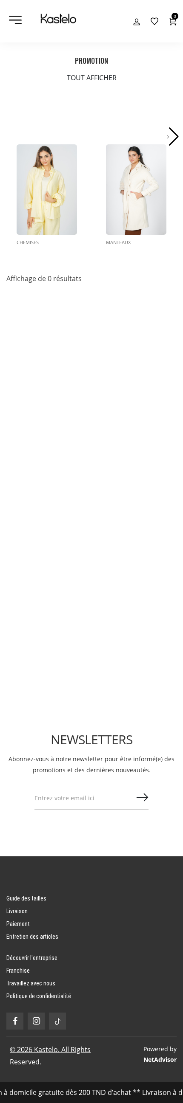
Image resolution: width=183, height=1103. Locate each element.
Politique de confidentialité (38, 996)
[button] (173, 136)
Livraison (17, 911)
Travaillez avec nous (30, 983)
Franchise (18, 970)
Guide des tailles (26, 898)
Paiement (18, 923)
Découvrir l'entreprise (31, 957)
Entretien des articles (32, 936)
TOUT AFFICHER (92, 77)
